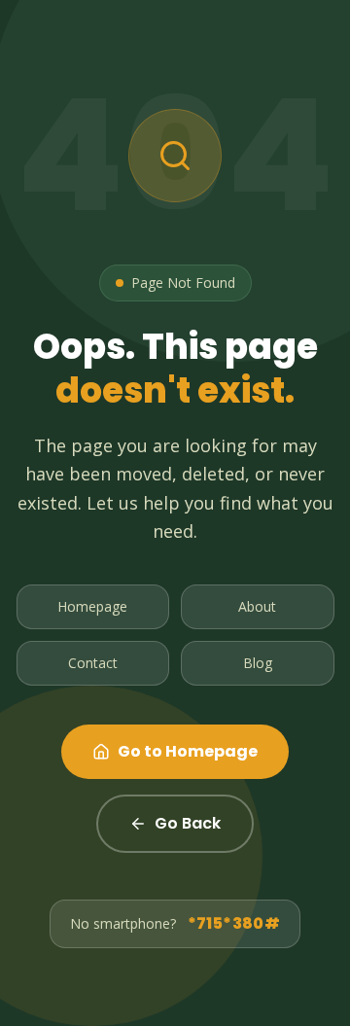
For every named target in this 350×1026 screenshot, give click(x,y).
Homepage (92, 606)
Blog (257, 663)
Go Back (188, 823)
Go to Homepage (188, 751)
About (257, 606)
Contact (93, 663)
